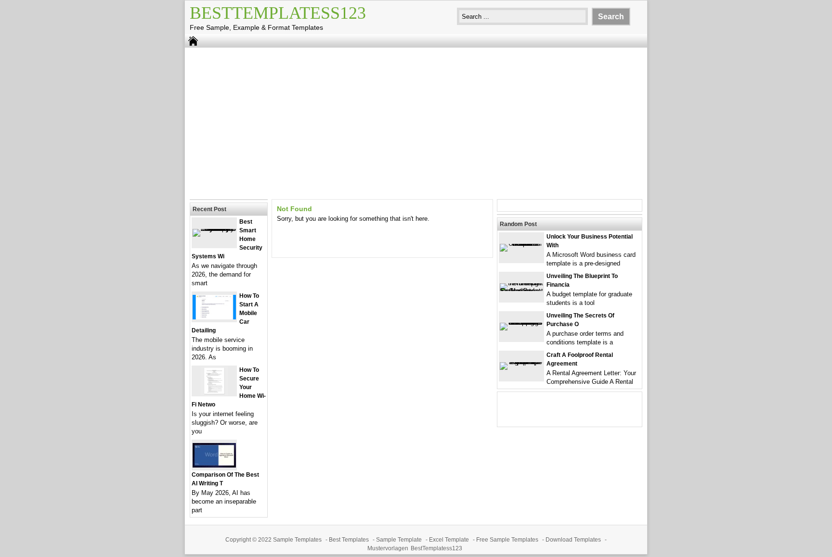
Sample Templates (297, 539)
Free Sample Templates (507, 539)
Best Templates (349, 539)
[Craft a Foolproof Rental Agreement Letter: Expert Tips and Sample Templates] (521, 362)
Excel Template (449, 539)
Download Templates (573, 539)
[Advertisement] (416, 122)
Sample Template (399, 539)
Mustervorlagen (387, 548)
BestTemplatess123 (278, 13)
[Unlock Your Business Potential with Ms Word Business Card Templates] (521, 243)
